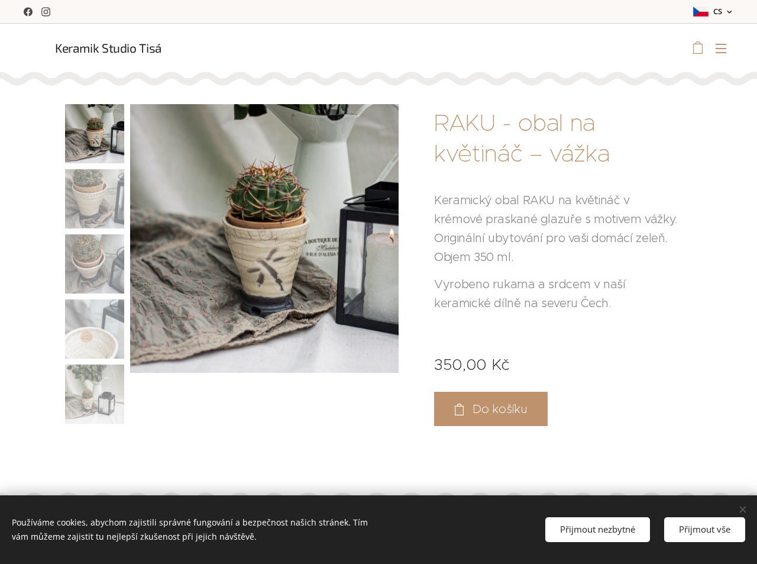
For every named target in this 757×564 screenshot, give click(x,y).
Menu (724, 48)
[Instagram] (45, 12)
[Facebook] (28, 12)
